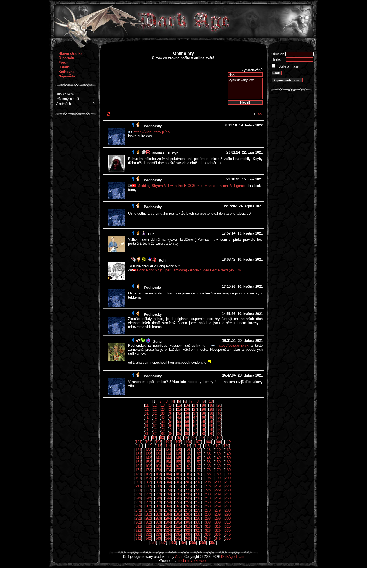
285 (178, 514)
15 (179, 405)
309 (218, 522)
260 (228, 502)
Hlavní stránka (70, 53)
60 (219, 422)
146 (188, 458)
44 (171, 418)
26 (187, 409)
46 (187, 418)
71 (147, 430)
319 (218, 526)
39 (211, 413)
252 (148, 502)
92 (154, 438)
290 (228, 514)
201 (138, 482)
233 (158, 494)
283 (158, 514)
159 (218, 462)
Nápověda (67, 76)
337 (198, 534)
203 (158, 482)
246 (188, 498)
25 (179, 409)
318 (208, 526)
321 (138, 530)
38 (203, 413)
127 (198, 450)
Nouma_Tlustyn (165, 153)
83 (163, 434)
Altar (178, 557)
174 (168, 470)
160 (228, 462)
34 (171, 413)
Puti (151, 234)
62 (155, 426)
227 (198, 490)
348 (208, 539)
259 (218, 502)
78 (203, 430)
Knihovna (66, 72)
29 (211, 409)
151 (138, 462)
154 (168, 462)
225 (178, 490)
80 (219, 430)
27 (195, 409)
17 (195, 405)
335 (178, 534)
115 (178, 446)
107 (198, 442)
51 (147, 422)
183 (158, 474)
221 (138, 490)
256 (188, 502)
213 (158, 486)
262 (148, 506)
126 (188, 450)
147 (198, 458)
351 (153, 543)
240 (228, 494)
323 (158, 530)
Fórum (64, 63)
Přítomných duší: (68, 99)
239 (218, 494)
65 (179, 426)
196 (188, 478)
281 (138, 514)
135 (178, 454)
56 (187, 422)
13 (163, 405)
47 (195, 418)
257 (198, 502)
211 (138, 486)
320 (228, 526)
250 (228, 498)
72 (155, 430)
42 (155, 418)
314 (168, 526)
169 (218, 466)
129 (218, 450)
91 (146, 438)
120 (226, 446)
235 (178, 494)
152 (148, 462)
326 (188, 530)
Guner (158, 341)
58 (203, 422)
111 (139, 446)
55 (179, 422)
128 (208, 450)
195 (178, 478)
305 (178, 522)
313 (158, 526)
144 (168, 458)
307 (198, 522)
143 (158, 458)
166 (188, 466)
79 (211, 430)
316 (188, 526)
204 (168, 482)
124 (168, 450)
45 (179, 418)
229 (218, 490)
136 (188, 454)
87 (195, 434)
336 (188, 534)
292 (148, 518)
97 (194, 438)
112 (149, 446)
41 (147, 418)
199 (218, 478)
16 (187, 405)
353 (173, 543)
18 (203, 405)
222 (148, 490)
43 (163, 418)
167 (198, 466)
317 (198, 526)
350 (228, 539)
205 (178, 482)
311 (138, 526)
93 (162, 438)
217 (198, 486)
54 (171, 422)
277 (198, 510)
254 (168, 502)
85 (179, 434)
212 (148, 486)
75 (179, 430)
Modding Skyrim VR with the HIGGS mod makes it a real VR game (191, 186)
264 (168, 506)
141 (138, 458)
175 (178, 470)
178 (208, 470)
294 (168, 518)
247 (198, 498)
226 (188, 490)
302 (148, 522)
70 (219, 426)
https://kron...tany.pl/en (152, 132)
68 (203, 426)
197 (198, 478)
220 (228, 486)
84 (171, 434)
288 (208, 514)
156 (188, 462)
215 (178, 486)
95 (178, 438)
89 (211, 434)
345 (178, 539)
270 (228, 506)
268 (208, 506)
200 (228, 478)
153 (158, 462)
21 (147, 409)
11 (147, 405)
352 (163, 543)
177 (198, 470)
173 (158, 470)
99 (210, 438)
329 (218, 530)
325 (178, 530)
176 (188, 470)
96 (186, 438)
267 (198, 506)
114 (168, 446)
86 (187, 434)
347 (198, 539)
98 (202, 438)
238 (208, 494)
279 (218, 510)
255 (178, 502)
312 (148, 526)
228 (208, 490)
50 (219, 418)
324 (168, 530)
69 (211, 426)
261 (138, 506)
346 (188, 539)
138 (208, 454)
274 (168, 510)
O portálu (66, 58)
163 (158, 466)
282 (148, 514)
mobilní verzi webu (192, 561)
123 (158, 450)
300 (228, 518)
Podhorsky (153, 126)
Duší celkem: (65, 94)
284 (168, 514)
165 (178, 466)
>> (260, 114)
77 (195, 430)
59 (211, 422)
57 (195, 422)
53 (163, 422)
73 (163, 430)
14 (171, 405)
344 (168, 539)
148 (208, 458)
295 (178, 518)
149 (218, 458)
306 (188, 522)
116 (187, 446)
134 (168, 454)
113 (158, 446)
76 (187, 430)
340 (228, 534)
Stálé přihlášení (289, 66)
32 (155, 413)
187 (198, 474)
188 (208, 474)
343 (158, 539)
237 (198, 494)
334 (168, 534)
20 (219, 405)
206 (188, 482)
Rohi (163, 260)
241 (138, 498)
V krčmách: (64, 104)
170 (228, 466)
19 (211, 405)
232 (148, 494)
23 (163, 409)
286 (188, 514)
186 (188, 474)
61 (147, 426)
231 (138, 494)
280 (228, 510)
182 (148, 474)
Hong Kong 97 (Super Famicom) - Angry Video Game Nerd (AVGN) (189, 270)
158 (208, 462)
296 (188, 518)
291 (138, 518)
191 (138, 478)
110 (228, 442)
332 (148, 534)
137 (198, 454)
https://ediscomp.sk (234, 345)
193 (158, 478)
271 (138, 510)
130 (228, 450)
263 (158, 506)
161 (138, 466)
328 (208, 530)
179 (218, 470)
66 (187, 426)
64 (171, 426)
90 (219, 434)
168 (208, 466)
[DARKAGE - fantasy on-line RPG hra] (184, 36)
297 (198, 518)
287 (198, 514)
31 (147, 413)
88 (203, 434)
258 (208, 502)
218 (208, 486)
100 (219, 438)
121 (138, 450)
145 (178, 458)
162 (148, 466)
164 (168, 466)
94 (170, 438)
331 (138, 534)
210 (228, 482)
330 (228, 530)
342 (148, 539)
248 (208, 498)
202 (148, 482)
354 (183, 543)
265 (178, 506)
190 (228, 474)
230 (228, 490)
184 (168, 474)
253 (158, 502)
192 (148, 478)
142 (148, 458)
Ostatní (64, 67)
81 (147, 434)
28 (203, 409)
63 (163, 426)
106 (188, 442)
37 (195, 413)
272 (148, 510)
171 (138, 470)
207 (198, 482)
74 (171, 430)
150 (228, 458)
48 (203, 418)
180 (228, 470)
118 (207, 446)
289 (218, 514)
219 (218, 486)
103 (158, 442)
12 (155, 405)
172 (148, 470)
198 (208, 478)
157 (198, 462)
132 (148, 454)
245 (178, 498)
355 (193, 543)
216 (188, 486)
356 (203, 543)
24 (171, 409)
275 (178, 510)
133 (158, 454)
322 (148, 530)
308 (208, 522)
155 (178, 462)
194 (168, 478)
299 (218, 518)
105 (178, 442)
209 (218, 482)
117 (197, 446)
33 (163, 413)
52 (155, 422)
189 (218, 474)
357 (213, 543)
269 (218, 506)
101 (138, 442)
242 (148, 498)
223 (158, 490)
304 (168, 522)
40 (219, 413)
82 (155, 434)
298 (208, 518)
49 (211, 418)
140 (228, 454)
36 (187, 413)
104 (168, 442)
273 (158, 510)
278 (208, 510)
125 (178, 450)
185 (178, 474)
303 (158, 522)
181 (138, 474)
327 (198, 530)
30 (219, 409)
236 (188, 494)
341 (138, 539)
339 (218, 534)
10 (211, 401)
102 (148, 442)
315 (178, 526)
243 (158, 498)
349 (218, 539)
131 (138, 454)
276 (188, 510)
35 (179, 413)
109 (218, 442)
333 (158, 534)
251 (138, 502)
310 (228, 522)
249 (218, 498)
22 (155, 409)
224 (168, 490)
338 (208, 534)
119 (216, 446)
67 (195, 426)
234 (168, 494)
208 (208, 482)
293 (158, 518)
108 (208, 442)
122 (148, 450)
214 (168, 486)
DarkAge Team (232, 557)
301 (138, 522)
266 (188, 506)
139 (218, 454)
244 (168, 498)
